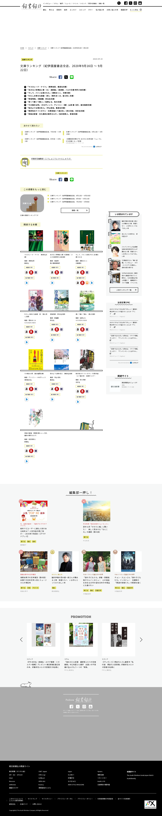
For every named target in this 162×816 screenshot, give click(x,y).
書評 (61, 3)
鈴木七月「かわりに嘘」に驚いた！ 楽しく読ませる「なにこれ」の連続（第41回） (95, 529)
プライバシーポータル (65, 799)
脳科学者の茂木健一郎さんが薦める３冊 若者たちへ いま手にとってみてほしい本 (129, 224)
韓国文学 (124, 10)
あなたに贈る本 (57, 574)
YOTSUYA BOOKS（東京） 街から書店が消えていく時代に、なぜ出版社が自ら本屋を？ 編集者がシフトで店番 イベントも (130, 278)
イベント (75, 3)
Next (141, 639)
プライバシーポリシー (85, 799)
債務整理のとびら (45, 788)
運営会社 (12, 804)
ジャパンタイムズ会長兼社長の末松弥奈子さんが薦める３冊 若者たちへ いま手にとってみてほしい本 (130, 251)
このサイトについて (16, 799)
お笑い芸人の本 (112, 10)
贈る (29, 541)
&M (10, 775)
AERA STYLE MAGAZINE (76, 784)
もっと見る (134, 10)
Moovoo (12, 781)
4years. (100, 771)
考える (51, 10)
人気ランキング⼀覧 (123, 290)
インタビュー (47, 3)
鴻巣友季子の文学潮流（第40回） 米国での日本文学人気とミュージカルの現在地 (33, 580)
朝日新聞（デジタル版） (17, 771)
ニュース (67, 3)
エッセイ (73, 10)
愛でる (23, 541)
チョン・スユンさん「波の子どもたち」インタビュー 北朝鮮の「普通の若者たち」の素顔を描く (128, 580)
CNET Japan (43, 771)
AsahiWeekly (131, 778)
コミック (82, 10)
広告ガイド (24, 804)
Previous (21, 639)
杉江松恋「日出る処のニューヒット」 (96, 524)
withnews (12, 784)
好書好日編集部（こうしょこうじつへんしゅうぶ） (51, 158)
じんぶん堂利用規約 (16, 800)
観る (44, 10)
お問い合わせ (37, 804)
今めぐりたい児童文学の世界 (93, 574)
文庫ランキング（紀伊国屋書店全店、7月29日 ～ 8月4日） (70, 202)
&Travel (19, 775)
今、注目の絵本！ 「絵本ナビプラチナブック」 (33, 524)
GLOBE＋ (71, 775)
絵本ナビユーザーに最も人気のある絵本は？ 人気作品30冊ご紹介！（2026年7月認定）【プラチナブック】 (33, 532)
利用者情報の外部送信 (105, 799)
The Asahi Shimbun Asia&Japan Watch (140, 775)
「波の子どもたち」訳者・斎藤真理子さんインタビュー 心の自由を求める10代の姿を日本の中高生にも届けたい (96, 581)
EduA (11, 778)
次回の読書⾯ (92, 3)
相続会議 (100, 775)
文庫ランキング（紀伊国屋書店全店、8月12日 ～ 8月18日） (70, 195)
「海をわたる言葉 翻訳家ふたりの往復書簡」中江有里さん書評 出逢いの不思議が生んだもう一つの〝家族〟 (80, 664)
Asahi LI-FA (101, 781)
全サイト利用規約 (124, 799)
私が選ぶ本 (100, 10)
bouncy (41, 784)
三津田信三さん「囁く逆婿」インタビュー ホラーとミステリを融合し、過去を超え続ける (129, 263)
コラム (56, 3)
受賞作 (58, 10)
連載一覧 (101, 3)
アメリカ (35, 588)
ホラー (90, 10)
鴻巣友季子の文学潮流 (28, 574)
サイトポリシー (47, 799)
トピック (83, 3)
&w (14, 775)
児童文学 (98, 590)
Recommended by (87, 146)
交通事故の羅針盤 (103, 784)
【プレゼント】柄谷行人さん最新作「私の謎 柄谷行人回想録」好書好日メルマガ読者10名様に (118, 664)
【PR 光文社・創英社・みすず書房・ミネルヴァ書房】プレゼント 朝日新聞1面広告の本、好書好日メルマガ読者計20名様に (43, 664)
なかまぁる (72, 781)
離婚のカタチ (13, 788)
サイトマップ (32, 799)
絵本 (65, 10)
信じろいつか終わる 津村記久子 (129, 235)
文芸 (29, 588)
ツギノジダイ (102, 778)
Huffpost (42, 778)
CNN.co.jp (42, 775)
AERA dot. (42, 781)
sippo (70, 771)
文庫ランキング (27, 59)
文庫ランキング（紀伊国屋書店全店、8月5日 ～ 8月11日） (70, 199)
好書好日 (31, 6)
